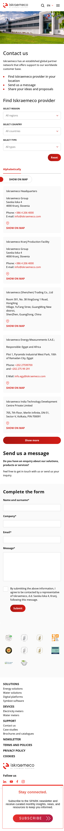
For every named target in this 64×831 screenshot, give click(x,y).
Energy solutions (13, 688)
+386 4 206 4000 (24, 212)
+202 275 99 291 (20, 368)
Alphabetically (12, 169)
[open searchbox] (42, 5)
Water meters (11, 715)
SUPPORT (9, 721)
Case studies (10, 729)
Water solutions (12, 692)
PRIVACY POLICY (14, 750)
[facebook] (17, 781)
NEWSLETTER (12, 739)
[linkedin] (4, 781)
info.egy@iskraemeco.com (30, 376)
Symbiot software (13, 701)
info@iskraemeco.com (28, 216)
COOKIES (9, 756)
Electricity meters (13, 711)
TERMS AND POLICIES (17, 745)
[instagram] (23, 781)
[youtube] (11, 782)
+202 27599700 (23, 365)
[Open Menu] (58, 5)
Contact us (9, 725)
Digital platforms (13, 696)
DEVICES (8, 706)
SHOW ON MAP (18, 179)
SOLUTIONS (11, 684)
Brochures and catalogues (18, 733)
